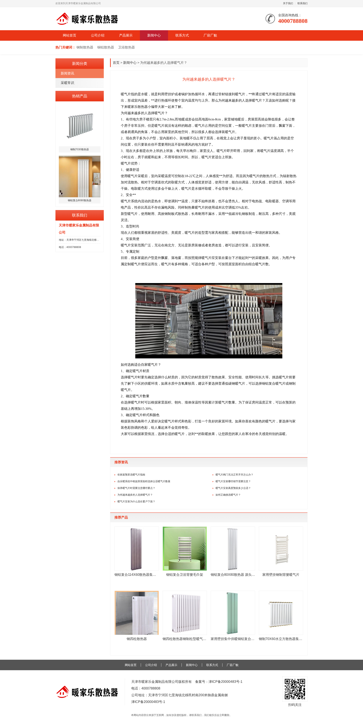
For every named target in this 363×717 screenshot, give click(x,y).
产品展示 (126, 35)
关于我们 (288, 3)
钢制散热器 (84, 47)
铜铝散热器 (105, 47)
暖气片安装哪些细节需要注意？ (233, 481)
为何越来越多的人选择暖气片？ (135, 494)
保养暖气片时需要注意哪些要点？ (136, 488)
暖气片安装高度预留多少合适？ (233, 488)
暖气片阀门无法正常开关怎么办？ (234, 474)
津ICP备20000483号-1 (225, 681)
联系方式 (182, 35)
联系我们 (302, 3)
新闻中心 (154, 35)
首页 (116, 62)
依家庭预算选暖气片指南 (131, 474)
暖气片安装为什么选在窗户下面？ (136, 501)
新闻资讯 (67, 73)
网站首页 (69, 35)
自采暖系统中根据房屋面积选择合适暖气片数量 (143, 481)
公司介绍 (97, 35)
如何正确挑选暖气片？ (228, 494)
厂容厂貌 (210, 35)
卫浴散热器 (126, 47)
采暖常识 (67, 83)
